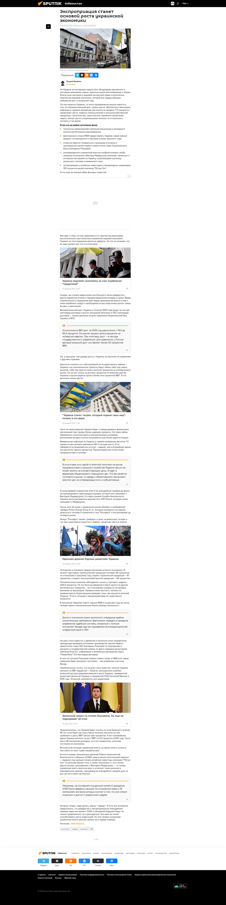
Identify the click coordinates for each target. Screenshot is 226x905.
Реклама (58, 878)
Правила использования (68, 875)
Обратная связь (70, 878)
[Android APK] (180, 886)
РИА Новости (77, 823)
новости (75, 853)
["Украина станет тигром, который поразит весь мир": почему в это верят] (95, 397)
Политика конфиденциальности (92, 875)
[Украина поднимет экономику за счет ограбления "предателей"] (95, 263)
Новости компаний (45, 878)
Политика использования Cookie (119, 875)
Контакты (52, 875)
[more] (127, 288)
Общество (118, 853)
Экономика (84, 829)
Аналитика (174, 853)
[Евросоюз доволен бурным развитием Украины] (95, 541)
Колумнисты (65, 829)
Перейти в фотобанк (81, 70)
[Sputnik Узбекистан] (50, 6)
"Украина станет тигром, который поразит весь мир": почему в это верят (94, 417)
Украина (74, 829)
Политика (86, 853)
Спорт (150, 853)
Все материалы (71, 84)
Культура (141, 853)
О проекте (42, 875)
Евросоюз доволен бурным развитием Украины (90, 558)
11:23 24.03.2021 (66, 26)
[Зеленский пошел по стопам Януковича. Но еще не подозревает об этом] (95, 698)
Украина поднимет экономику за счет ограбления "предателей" (92, 282)
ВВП (91, 829)
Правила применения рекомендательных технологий (155, 875)
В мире (96, 853)
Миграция (130, 853)
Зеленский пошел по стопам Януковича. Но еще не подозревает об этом (92, 717)
